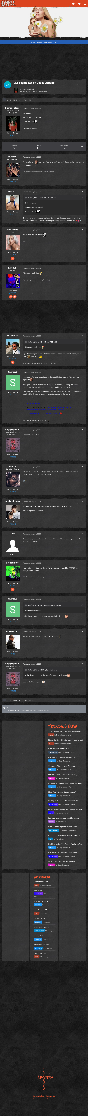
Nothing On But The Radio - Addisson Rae (65, 843)
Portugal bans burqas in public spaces (63, 817)
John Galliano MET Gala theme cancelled (64, 731)
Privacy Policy (38, 1096)
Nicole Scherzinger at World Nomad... (63, 826)
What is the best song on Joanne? (62, 861)
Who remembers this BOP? (59, 748)
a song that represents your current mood (65, 783)
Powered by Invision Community (44, 1099)
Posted (32, 108)
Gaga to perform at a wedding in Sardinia (65, 809)
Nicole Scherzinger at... (43, 927)
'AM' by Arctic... (40, 890)
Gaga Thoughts (64, 761)
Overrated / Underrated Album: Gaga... (64, 774)
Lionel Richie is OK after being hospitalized (65, 739)
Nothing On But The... (43, 901)
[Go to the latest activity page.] (73, 3)
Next (15, 100)
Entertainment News (63, 735)
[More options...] (82, 108)
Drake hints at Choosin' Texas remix (62, 852)
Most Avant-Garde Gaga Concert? (62, 791)
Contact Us (50, 1096)
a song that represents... (44, 935)
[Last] (19, 99)
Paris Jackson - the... (42, 944)
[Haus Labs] (44, 23)
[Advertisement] (44, 61)
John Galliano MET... (42, 909)
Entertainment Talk (67, 752)
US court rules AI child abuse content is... (65, 835)
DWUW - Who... (40, 918)
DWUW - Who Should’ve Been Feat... (63, 757)
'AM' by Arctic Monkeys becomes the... (64, 800)
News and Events (40, 91)
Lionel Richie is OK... (42, 881)
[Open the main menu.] (85, 3)
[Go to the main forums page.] (79, 3)
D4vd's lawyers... (41, 953)
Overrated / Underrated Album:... (61, 765)
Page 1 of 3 (28, 100)
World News (62, 821)
